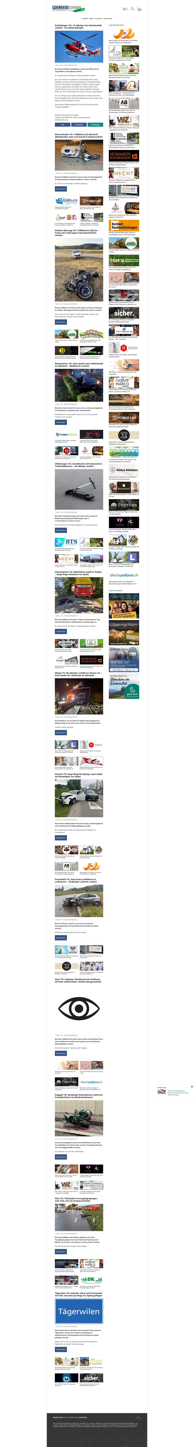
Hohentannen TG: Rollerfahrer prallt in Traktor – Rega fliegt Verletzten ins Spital (78, 573)
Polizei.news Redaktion (70, 65)
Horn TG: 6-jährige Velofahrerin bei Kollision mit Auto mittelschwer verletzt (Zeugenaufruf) (78, 980)
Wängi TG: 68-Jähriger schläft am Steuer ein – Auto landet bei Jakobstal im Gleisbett (78, 674)
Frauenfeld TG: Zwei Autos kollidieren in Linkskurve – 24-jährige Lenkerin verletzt (76, 880)
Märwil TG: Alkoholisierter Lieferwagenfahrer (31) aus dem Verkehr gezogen (178, 1093)
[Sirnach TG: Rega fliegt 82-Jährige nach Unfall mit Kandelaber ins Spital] (79, 798)
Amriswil (85, 18)
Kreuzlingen (108, 18)
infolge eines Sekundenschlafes (72, 723)
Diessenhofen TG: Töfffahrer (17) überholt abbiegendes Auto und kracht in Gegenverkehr (79, 135)
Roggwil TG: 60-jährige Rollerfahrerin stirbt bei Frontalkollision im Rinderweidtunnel (79, 1096)
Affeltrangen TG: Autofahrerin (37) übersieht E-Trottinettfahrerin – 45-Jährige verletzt (79, 465)
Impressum (58, 1417)
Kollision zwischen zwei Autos (73, 923)
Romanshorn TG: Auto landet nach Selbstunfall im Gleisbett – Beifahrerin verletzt (79, 364)
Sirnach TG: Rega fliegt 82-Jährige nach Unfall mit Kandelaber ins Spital (78, 775)
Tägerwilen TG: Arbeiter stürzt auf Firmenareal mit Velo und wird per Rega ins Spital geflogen (78, 1294)
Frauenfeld (99, 18)
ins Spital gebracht (90, 525)
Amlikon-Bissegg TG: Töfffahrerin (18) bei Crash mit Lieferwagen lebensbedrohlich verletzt (76, 232)
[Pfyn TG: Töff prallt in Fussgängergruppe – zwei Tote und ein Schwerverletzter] (79, 1217)
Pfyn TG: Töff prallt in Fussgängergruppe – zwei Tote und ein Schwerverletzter (77, 1199)
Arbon (91, 18)
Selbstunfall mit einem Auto (74, 408)
